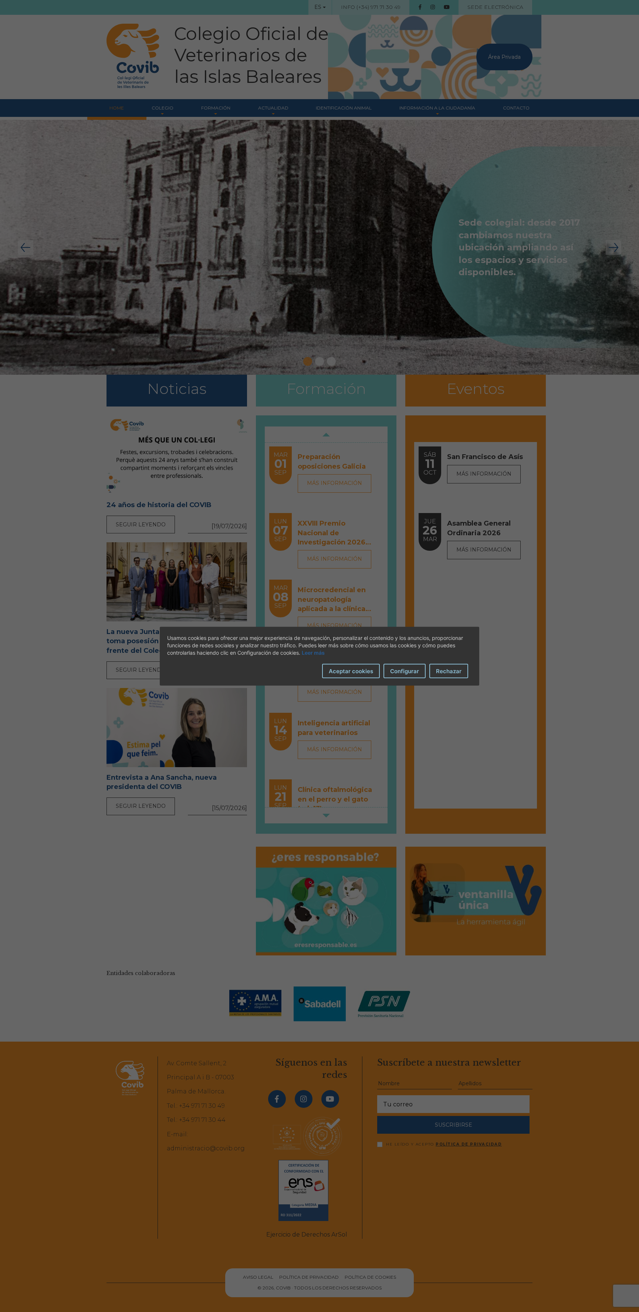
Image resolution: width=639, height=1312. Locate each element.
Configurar (404, 670)
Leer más (313, 652)
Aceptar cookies (351, 670)
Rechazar (449, 670)
